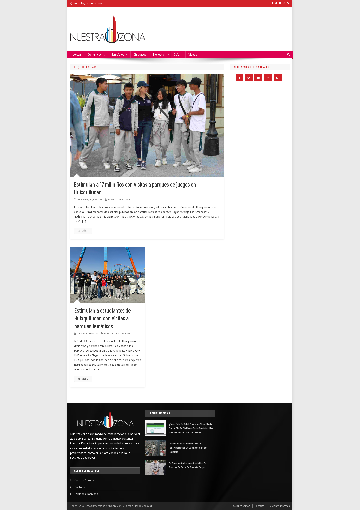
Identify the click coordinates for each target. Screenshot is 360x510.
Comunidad (95, 54)
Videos (192, 54)
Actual (77, 54)
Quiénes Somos (84, 480)
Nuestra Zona (115, 199)
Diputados (139, 54)
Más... (85, 230)
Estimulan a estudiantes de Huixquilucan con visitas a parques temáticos (102, 318)
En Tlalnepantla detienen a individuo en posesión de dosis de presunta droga (187, 465)
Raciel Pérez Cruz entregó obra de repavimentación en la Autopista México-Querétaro (189, 447)
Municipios (117, 54)
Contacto (80, 487)
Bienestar (159, 54)
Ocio (176, 54)
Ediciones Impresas (86, 494)
